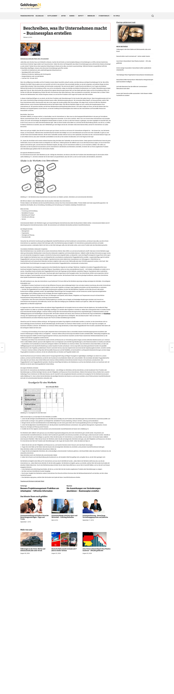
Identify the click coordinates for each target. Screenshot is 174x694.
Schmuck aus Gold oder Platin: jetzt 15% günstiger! (34, 59)
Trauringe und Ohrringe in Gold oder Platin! (32, 481)
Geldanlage (40, 16)
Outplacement (52, 16)
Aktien (63, 16)
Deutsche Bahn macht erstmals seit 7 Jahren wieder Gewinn (64, 549)
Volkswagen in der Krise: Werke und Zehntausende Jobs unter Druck (32, 549)
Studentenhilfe (104, 16)
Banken (71, 16)
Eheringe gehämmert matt (125, 22)
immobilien (91, 16)
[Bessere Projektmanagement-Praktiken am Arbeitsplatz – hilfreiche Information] (2, 347)
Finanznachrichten (27, 16)
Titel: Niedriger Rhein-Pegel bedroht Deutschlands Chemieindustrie (134, 75)
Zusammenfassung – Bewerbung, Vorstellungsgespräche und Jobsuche (95, 516)
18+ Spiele (116, 16)
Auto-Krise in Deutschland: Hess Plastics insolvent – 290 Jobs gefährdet (96, 549)
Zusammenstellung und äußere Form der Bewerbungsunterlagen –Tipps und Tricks (34, 517)
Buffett (81, 16)
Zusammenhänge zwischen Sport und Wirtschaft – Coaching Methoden (64, 516)
